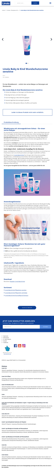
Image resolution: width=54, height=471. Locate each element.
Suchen (35, 3)
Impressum (5, 336)
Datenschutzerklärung (44, 332)
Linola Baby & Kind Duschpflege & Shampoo (16, 295)
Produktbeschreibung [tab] (11, 122)
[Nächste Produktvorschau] (51, 39)
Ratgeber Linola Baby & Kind (17, 281)
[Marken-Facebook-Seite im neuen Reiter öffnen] (15, 346)
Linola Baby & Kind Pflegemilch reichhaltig (16, 293)
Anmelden (45, 326)
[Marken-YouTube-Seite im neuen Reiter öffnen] (20, 346)
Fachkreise (5, 342)
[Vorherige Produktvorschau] (3, 39)
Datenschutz (6, 337)
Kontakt (5, 341)
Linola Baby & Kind (19, 155)
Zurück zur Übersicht (27, 307)
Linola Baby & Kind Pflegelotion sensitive (15, 290)
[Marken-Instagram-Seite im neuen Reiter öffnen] (24, 346)
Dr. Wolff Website (7, 339)
